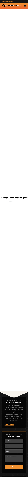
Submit (14, 467)
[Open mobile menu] (25, 6)
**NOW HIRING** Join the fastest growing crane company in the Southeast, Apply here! (13, 2)
